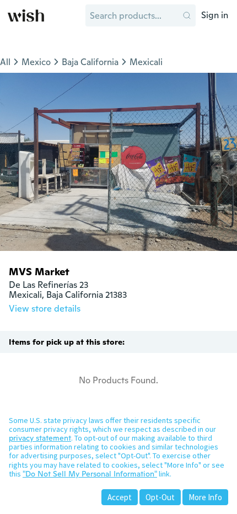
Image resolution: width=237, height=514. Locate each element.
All (5, 62)
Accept (119, 497)
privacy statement (40, 438)
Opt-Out (160, 497)
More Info (205, 497)
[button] (187, 15)
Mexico (36, 62)
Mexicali (146, 62)
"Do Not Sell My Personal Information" (90, 474)
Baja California (90, 62)
